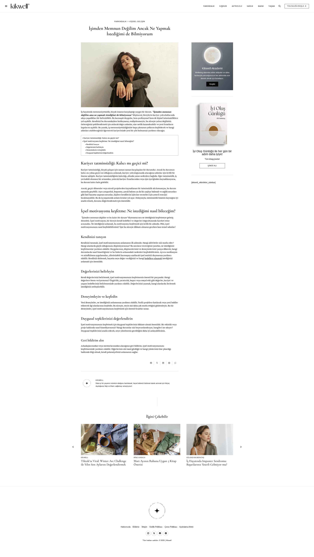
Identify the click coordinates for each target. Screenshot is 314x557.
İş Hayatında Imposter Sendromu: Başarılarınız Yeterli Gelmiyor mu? (206, 462)
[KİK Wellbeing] (20, 6)
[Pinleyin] (169, 363)
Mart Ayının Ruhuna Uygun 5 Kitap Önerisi (155, 462)
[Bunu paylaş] (151, 363)
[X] (154, 533)
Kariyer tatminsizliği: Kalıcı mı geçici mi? (101, 138)
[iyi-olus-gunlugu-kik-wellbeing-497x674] (211, 125)
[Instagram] (148, 533)
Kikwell (99, 380)
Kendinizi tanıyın (92, 144)
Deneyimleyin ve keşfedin (96, 150)
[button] (6, 6)
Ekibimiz (136, 527)
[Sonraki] (240, 447)
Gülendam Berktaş (195, 457)
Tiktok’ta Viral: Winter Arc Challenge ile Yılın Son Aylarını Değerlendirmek (103, 462)
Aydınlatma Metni (186, 527)
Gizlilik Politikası (155, 527)
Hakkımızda (126, 527)
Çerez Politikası (171, 527)
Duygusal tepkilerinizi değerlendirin (99, 153)
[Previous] (73, 447)
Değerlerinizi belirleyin (95, 147)
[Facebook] (159, 533)
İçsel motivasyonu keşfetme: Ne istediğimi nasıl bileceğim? (109, 141)
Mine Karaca (139, 457)
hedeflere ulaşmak (153, 258)
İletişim (144, 527)
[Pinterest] (165, 533)
